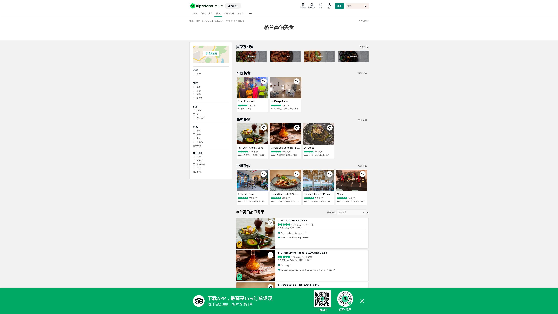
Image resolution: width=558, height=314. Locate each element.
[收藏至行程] (264, 81)
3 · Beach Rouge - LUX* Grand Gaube (298, 285)
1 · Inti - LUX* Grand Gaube (292, 220)
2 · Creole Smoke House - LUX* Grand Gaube (302, 252)
